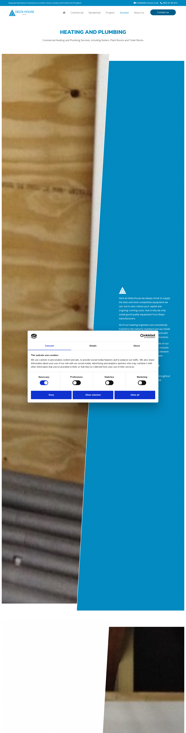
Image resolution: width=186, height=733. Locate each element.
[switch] (77, 382)
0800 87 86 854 (170, 2)
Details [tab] (93, 345)
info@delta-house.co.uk (147, 2)
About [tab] (136, 345)
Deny (51, 395)
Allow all (134, 395)
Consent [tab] (49, 345)
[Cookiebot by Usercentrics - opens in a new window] (142, 336)
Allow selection (93, 395)
